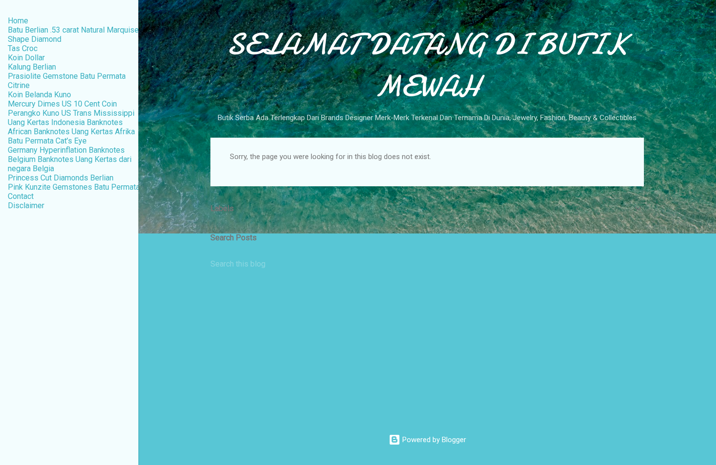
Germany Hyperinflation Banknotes (66, 150)
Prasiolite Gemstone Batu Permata (67, 76)
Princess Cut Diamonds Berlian (60, 177)
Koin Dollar (26, 57)
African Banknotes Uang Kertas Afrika (71, 131)
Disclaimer (26, 205)
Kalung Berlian (32, 67)
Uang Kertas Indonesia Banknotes (65, 122)
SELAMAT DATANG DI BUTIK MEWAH (427, 65)
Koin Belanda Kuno (39, 94)
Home (18, 20)
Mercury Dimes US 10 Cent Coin (62, 103)
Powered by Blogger (433, 439)
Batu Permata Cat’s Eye (47, 140)
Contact (21, 196)
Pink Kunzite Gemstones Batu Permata (74, 187)
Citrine (19, 85)
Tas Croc (23, 48)
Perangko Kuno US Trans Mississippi (71, 113)
